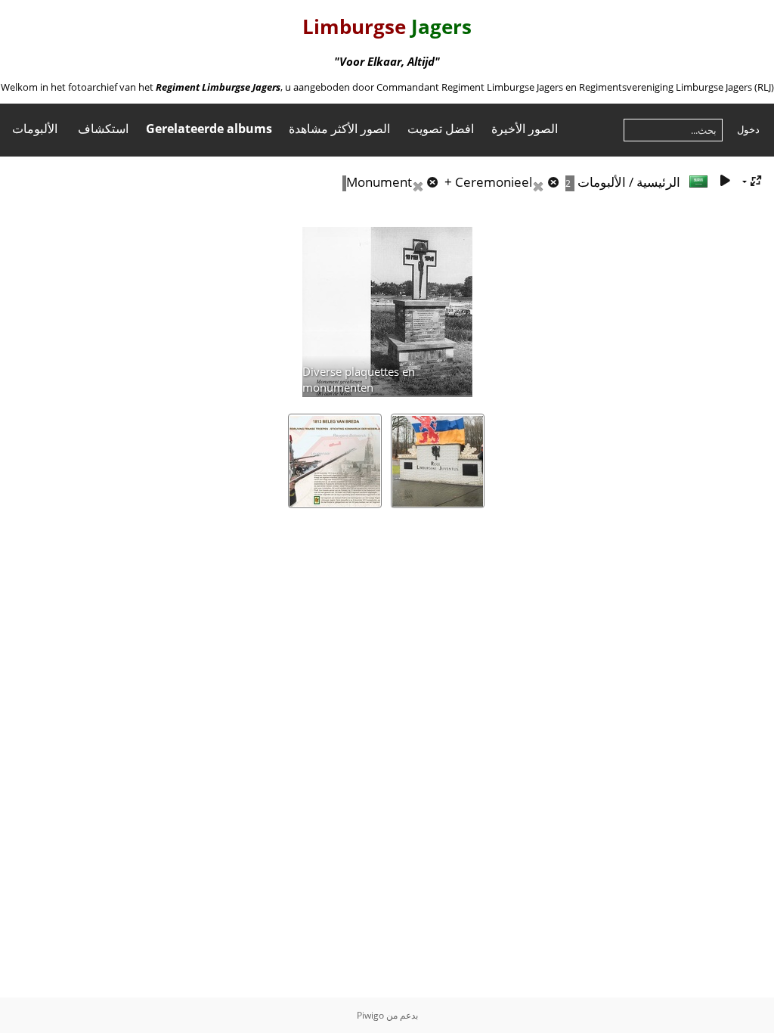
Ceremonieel (493, 182)
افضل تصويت (440, 128)
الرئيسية (658, 182)
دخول (748, 129)
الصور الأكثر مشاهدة (339, 128)
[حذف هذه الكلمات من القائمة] (427, 182)
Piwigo (370, 1015)
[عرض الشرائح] (725, 181)
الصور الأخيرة (524, 128)
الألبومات (34, 128)
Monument (379, 182)
